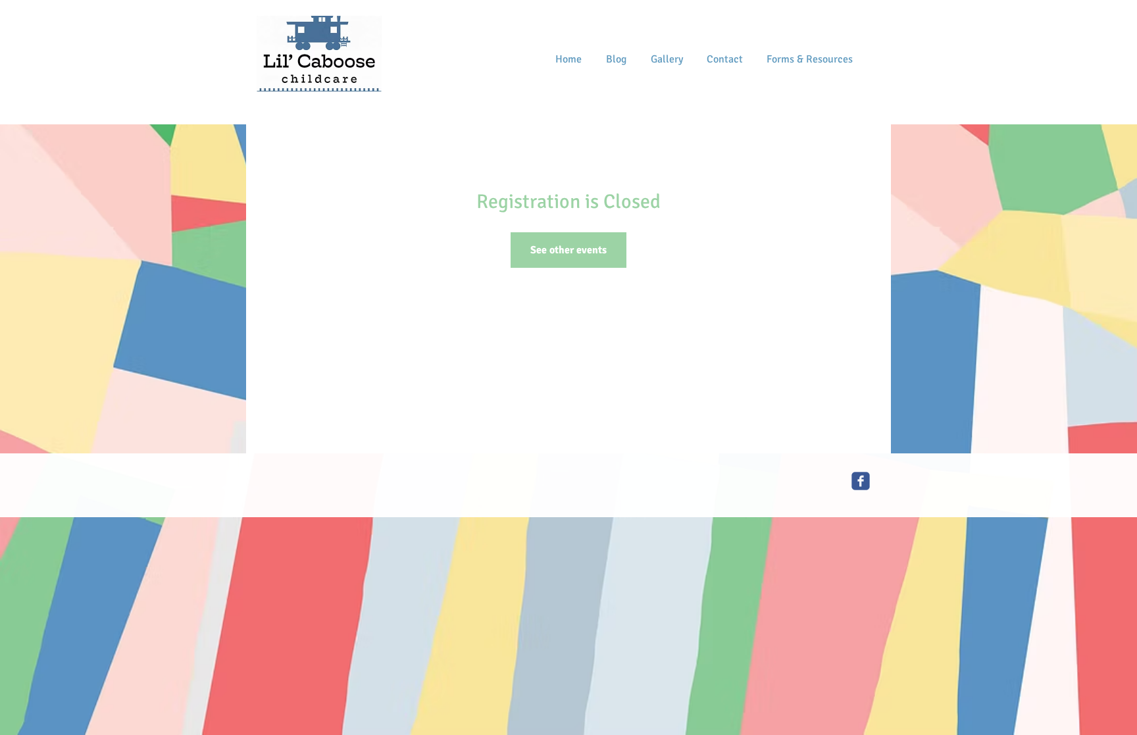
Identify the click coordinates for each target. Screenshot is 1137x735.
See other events (568, 250)
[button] (810, 59)
